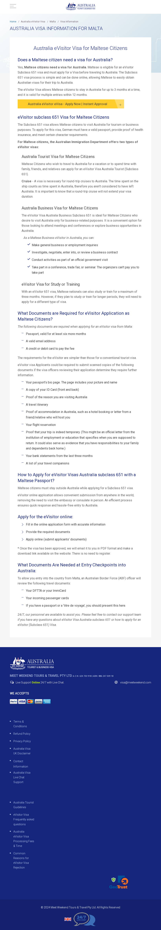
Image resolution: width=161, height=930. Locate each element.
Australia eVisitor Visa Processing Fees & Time (23, 838)
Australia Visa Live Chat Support (21, 777)
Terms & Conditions (20, 724)
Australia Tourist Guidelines (23, 805)
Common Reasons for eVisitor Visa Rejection (21, 860)
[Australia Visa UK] (80, 6)
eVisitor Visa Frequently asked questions (23, 819)
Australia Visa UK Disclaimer (22, 751)
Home (13, 21)
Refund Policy (21, 733)
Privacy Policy (22, 741)
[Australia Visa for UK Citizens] (32, 663)
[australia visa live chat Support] (84, 919)
